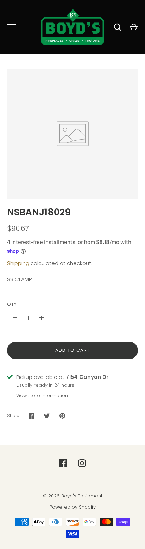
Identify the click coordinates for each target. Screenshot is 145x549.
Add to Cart (72, 350)
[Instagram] (82, 463)
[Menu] (11, 27)
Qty (12, 304)
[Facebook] (63, 463)
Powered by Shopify (73, 507)
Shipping (18, 263)
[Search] (117, 27)
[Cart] (133, 27)
